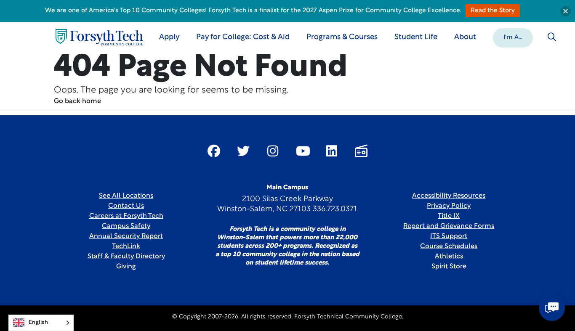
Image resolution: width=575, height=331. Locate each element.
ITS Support (448, 236)
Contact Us (126, 206)
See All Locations (126, 196)
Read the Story (493, 11)
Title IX (449, 216)
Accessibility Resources (448, 196)
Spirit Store (448, 266)
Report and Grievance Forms (448, 226)
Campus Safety (126, 226)
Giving (126, 266)
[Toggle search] (551, 37)
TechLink (126, 246)
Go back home (77, 101)
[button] (513, 37)
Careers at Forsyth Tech (126, 216)
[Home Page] (99, 37)
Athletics (449, 256)
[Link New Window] (214, 151)
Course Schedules (448, 246)
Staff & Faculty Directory (126, 256)
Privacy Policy (449, 206)
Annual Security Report (126, 236)
